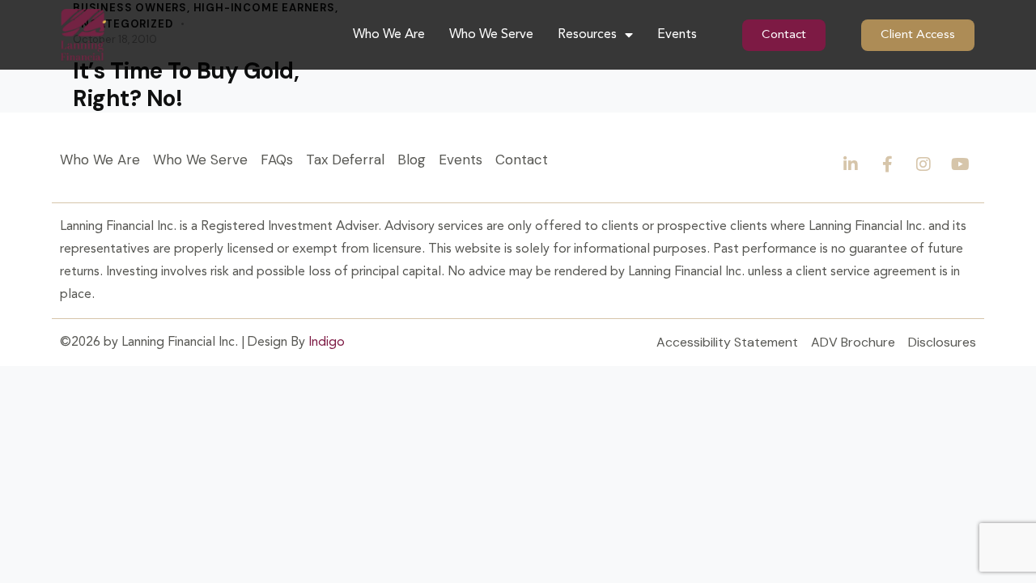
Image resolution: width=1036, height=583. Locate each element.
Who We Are (389, 34)
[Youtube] (960, 164)
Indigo (326, 342)
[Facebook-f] (887, 164)
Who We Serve (491, 34)
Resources (587, 34)
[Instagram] (923, 164)
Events (677, 34)
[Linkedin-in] (850, 164)
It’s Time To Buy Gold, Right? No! (186, 85)
